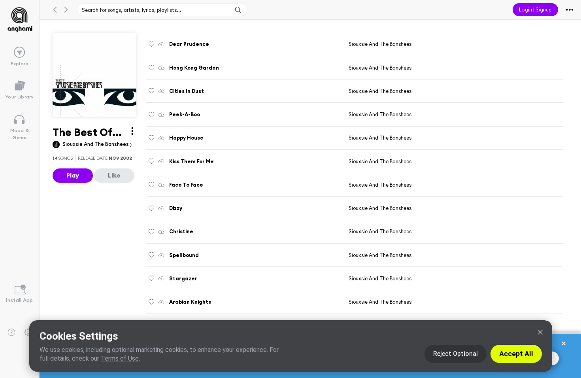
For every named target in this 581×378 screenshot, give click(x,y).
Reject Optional (455, 353)
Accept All (516, 354)
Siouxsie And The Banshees (96, 144)
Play (72, 175)
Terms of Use (120, 358)
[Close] (540, 332)
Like (114, 175)
